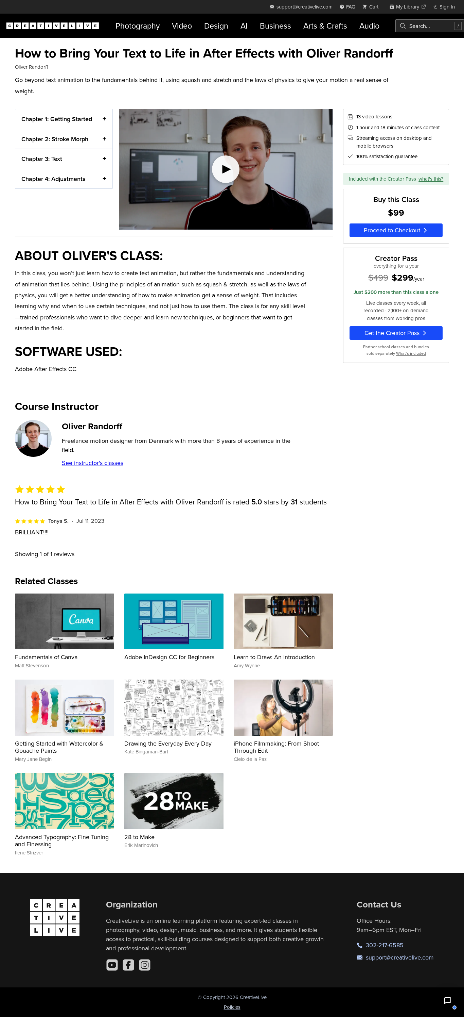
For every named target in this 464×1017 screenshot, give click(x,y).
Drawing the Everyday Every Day (168, 743)
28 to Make (139, 837)
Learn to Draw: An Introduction (274, 657)
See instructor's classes (92, 463)
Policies (232, 1007)
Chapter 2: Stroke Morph (54, 139)
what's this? (430, 178)
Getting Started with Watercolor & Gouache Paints (59, 747)
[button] (447, 1000)
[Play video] (226, 169)
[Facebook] (128, 965)
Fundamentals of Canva (46, 657)
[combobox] (430, 26)
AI (244, 25)
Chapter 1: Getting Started (56, 119)
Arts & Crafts (325, 25)
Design (216, 25)
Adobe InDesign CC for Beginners (169, 657)
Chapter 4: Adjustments (53, 178)
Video (182, 25)
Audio (369, 25)
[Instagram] (145, 965)
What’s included (411, 353)
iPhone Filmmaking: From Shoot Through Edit (276, 747)
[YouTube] (112, 965)
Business (275, 25)
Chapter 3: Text (41, 158)
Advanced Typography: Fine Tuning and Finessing (62, 841)
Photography (137, 25)
